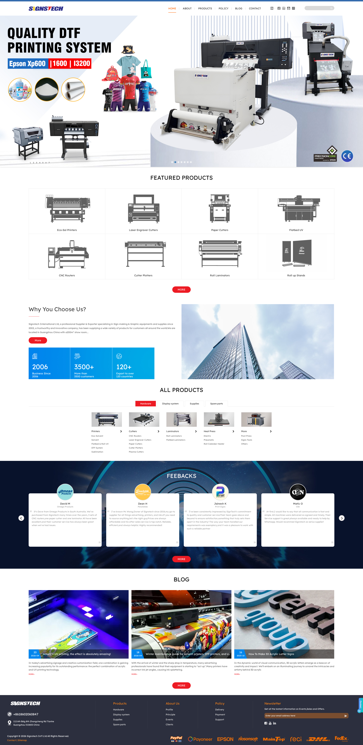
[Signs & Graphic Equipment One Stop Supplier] (46, 9)
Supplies (194, 403)
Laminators (172, 431)
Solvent (95, 440)
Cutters (133, 431)
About (187, 8)
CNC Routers (67, 275)
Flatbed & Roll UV (100, 444)
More (38, 340)
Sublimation (97, 452)
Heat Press (209, 431)
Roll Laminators (220, 275)
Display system (170, 403)
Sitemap (22, 740)
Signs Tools (246, 440)
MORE (181, 289)
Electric (207, 436)
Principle (170, 714)
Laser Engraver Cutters (143, 230)
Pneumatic (209, 440)
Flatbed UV (296, 230)
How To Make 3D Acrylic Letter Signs (271, 654)
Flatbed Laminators (175, 440)
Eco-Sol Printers (67, 230)
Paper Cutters (219, 230)
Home (172, 8)
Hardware (145, 403)
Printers (95, 431)
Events (169, 719)
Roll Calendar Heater (214, 444)
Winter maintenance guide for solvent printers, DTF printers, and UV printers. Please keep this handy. (188, 654)
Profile (169, 709)
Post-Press (246, 436)
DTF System (97, 448)
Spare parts (216, 403)
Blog (238, 8)
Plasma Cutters (136, 452)
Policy (223, 8)
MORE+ (31, 674)
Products (205, 8)
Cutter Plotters (143, 275)
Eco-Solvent (97, 436)
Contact (255, 8)
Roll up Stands (296, 275)
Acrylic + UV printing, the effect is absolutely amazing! (77, 654)
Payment (220, 714)
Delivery (219, 709)
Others (244, 444)
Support (219, 719)
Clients (169, 724)
